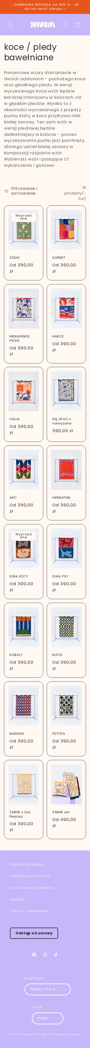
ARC (13, 498)
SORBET (59, 258)
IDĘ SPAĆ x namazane (62, 421)
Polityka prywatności (30, 876)
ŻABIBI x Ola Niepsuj (20, 814)
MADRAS (17, 734)
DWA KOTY (19, 576)
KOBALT (16, 655)
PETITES (58, 734)
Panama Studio (34, 1034)
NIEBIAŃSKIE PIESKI (20, 338)
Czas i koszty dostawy (32, 887)
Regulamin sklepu (27, 864)
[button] (10, 24)
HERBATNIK (61, 498)
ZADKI (15, 258)
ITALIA (15, 419)
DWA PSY (60, 576)
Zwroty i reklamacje (29, 910)
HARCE (58, 336)
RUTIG (57, 655)
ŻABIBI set (61, 812)
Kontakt (17, 899)
